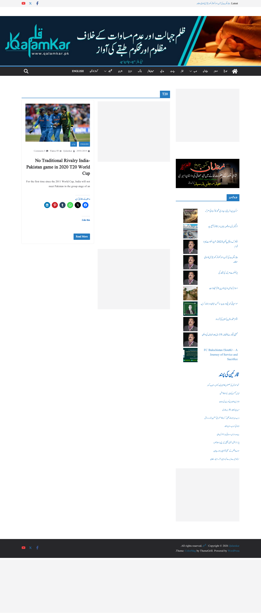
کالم (182, 71)
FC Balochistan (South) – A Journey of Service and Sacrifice (221, 354)
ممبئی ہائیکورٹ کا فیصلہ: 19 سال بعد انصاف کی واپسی (220, 335)
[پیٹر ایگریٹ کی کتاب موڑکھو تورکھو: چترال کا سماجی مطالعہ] (190, 262)
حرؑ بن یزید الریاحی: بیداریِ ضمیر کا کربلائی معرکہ (221, 211)
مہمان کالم (151, 71)
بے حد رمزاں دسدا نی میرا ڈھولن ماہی (228, 434)
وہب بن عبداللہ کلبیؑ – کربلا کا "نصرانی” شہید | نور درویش (221, 418)
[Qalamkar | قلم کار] (130, 19)
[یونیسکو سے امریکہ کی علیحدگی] (190, 278)
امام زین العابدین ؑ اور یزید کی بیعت (229, 401)
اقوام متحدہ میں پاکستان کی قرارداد (227, 319)
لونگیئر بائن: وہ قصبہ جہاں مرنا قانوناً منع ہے (223, 226)
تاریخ (225, 71)
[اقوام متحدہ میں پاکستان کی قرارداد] (190, 324)
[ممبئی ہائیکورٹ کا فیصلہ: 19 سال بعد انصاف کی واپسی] (190, 339)
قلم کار (110, 71)
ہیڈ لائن (205, 71)
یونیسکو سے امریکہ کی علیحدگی (228, 273)
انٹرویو (120, 71)
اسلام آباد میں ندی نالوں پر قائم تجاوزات (223, 288)
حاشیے (162, 71)
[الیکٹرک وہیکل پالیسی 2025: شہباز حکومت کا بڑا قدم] (190, 247)
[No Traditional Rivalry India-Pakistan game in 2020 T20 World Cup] (57, 123)
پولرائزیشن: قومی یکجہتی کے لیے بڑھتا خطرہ (226, 442)
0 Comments (39, 151)
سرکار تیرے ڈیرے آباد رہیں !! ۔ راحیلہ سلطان (224, 459)
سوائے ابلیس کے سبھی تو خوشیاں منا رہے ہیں (226, 451)
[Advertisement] (134, 131)
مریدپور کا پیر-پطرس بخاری (230, 410)
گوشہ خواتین (94, 71)
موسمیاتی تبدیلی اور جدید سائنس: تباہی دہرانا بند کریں (219, 304)
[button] (191, 71)
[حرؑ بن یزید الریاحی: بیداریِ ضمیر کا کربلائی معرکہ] (190, 216)
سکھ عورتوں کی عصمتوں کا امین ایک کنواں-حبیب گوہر (223, 385)
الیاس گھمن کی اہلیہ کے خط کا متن (229, 393)
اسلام (216, 71)
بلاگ (140, 71)
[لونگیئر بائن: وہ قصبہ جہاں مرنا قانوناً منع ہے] (190, 231)
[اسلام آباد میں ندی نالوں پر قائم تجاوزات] (190, 293)
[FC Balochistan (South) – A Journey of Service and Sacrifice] (190, 355)
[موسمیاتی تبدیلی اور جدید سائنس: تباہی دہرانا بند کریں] (190, 308)
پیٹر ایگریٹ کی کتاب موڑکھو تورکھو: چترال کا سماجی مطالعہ (213, 3)
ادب (195, 71)
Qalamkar (67, 151)
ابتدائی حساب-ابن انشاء (232, 426)
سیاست (172, 71)
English (78, 71)
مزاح (130, 71)
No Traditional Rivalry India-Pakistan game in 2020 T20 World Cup (58, 167)
